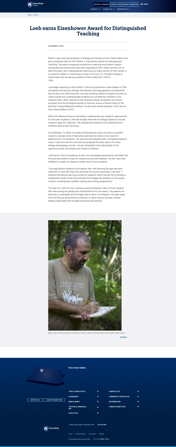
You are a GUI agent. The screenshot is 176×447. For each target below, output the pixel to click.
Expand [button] (123, 337)
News (36, 15)
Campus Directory (117, 407)
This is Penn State (77, 391)
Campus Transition (130, 4)
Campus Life (107, 9)
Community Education (119, 397)
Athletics (73, 413)
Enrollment (74, 402)
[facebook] (41, 391)
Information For (122, 9)
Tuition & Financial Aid (77, 407)
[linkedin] (46, 391)
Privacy (70, 434)
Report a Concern (101, 4)
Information (115, 402)
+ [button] (97, 391)
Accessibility (92, 434)
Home (30, 15)
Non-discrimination (81, 434)
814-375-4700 (102, 425)
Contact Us (115, 4)
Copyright (101, 434)
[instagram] (51, 391)
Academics (94, 9)
